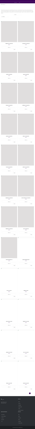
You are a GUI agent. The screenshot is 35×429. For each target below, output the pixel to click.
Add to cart (9, 47)
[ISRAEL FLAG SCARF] (9, 371)
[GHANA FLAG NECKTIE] (9, 124)
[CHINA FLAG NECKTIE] (9, 62)
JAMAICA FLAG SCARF (9, 352)
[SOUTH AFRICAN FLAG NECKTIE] (26, 186)
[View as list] (18, 18)
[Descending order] (20, 15)
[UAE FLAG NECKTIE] (26, 216)
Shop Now (19, 411)
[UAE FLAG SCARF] (9, 278)
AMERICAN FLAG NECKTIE (9, 43)
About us (19, 403)
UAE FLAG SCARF (9, 290)
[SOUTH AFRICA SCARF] (9, 309)
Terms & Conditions (3, 416)
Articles (19, 408)
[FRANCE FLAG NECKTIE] (9, 93)
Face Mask (19, 421)
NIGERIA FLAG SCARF (26, 321)
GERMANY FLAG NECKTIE (25, 105)
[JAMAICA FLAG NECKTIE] (26, 155)
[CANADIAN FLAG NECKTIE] (26, 31)
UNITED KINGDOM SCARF (25, 259)
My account (2, 419)
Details (14, 49)
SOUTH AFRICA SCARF (9, 321)
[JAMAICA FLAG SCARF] (9, 340)
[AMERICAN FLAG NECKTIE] (9, 31)
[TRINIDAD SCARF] (26, 278)
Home (19, 401)
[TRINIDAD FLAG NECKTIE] (9, 216)
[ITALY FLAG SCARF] (26, 340)
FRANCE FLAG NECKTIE (9, 105)
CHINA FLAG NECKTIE (9, 74)
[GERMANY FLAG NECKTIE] (26, 93)
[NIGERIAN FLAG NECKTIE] (9, 186)
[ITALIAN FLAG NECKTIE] (9, 155)
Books (19, 419)
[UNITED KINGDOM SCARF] (26, 247)
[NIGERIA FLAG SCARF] (26, 309)
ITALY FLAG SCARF (26, 352)
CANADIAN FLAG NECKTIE (26, 43)
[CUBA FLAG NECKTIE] (26, 62)
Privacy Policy (3, 414)
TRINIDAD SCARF (26, 290)
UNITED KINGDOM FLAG (9, 259)
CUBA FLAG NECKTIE (26, 74)
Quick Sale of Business (20, 410)
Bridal (19, 416)
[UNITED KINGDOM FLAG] (9, 247)
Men (18, 414)
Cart (1, 421)
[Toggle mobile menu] (33, 4)
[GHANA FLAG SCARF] (26, 371)
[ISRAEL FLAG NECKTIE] (26, 124)
